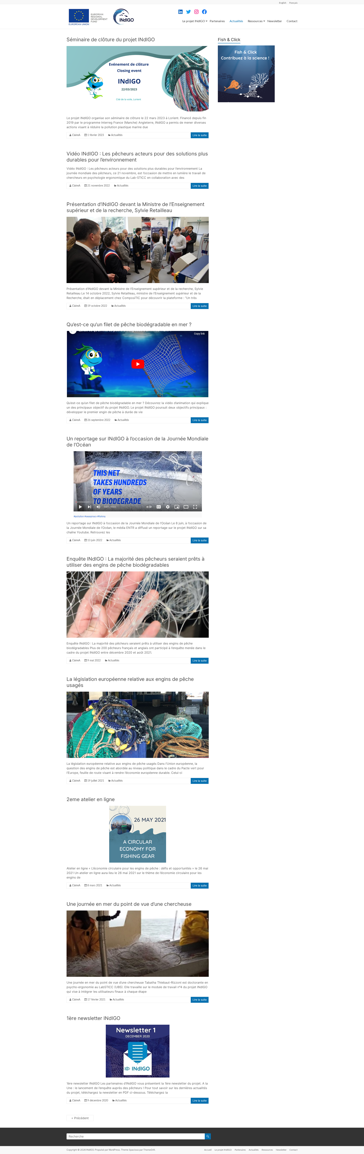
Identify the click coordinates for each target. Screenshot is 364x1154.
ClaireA (76, 135)
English (282, 3)
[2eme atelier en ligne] (137, 808)
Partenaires (217, 21)
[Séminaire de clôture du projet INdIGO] (138, 48)
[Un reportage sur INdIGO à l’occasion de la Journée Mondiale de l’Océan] (137, 453)
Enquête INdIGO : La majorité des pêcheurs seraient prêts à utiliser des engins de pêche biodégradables (136, 562)
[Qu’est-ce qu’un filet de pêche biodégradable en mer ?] (137, 333)
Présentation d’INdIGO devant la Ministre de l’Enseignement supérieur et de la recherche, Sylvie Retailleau (135, 207)
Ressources (255, 21)
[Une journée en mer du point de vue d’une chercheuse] (138, 912)
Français (293, 3)
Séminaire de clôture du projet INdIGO (111, 39)
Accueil (208, 1150)
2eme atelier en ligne (91, 799)
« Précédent (80, 1118)
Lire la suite (200, 135)
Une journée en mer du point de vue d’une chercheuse (129, 904)
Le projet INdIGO (193, 21)
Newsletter (274, 21)
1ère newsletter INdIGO (93, 1018)
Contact (292, 21)
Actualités (236, 21)
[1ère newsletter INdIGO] (137, 1026)
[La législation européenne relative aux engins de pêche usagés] (138, 693)
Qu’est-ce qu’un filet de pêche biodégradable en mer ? (129, 324)
